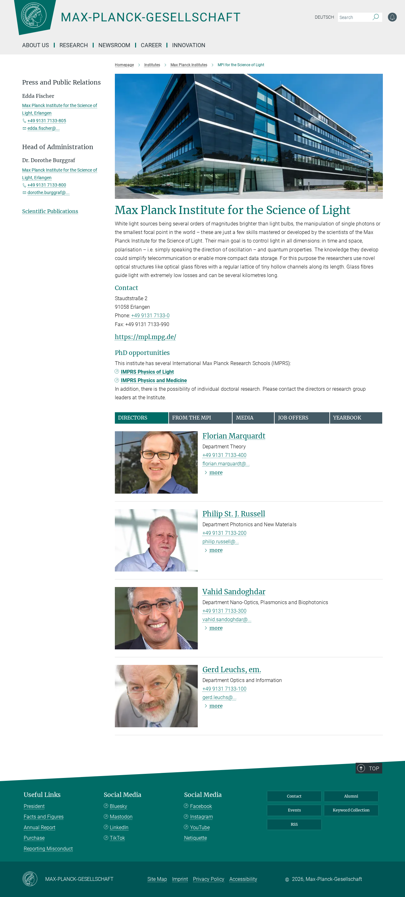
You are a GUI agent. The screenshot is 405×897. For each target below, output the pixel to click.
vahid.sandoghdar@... (227, 619)
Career (151, 45)
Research (73, 45)
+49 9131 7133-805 (47, 120)
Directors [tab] (132, 417)
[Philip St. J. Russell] (156, 540)
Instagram (201, 817)
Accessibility (243, 879)
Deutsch (324, 17)
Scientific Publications (50, 211)
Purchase (34, 838)
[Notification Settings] (392, 17)
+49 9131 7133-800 (47, 184)
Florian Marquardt (233, 436)
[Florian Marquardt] (156, 462)
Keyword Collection (351, 810)
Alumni (351, 796)
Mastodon (121, 817)
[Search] (375, 17)
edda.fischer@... (44, 128)
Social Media (122, 795)
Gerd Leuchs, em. (231, 669)
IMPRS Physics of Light (147, 372)
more (216, 472)
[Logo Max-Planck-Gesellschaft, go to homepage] (127, 22)
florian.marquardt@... (226, 464)
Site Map (157, 879)
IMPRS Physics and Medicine (154, 380)
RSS (294, 824)
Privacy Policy (208, 879)
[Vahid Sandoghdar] (156, 618)
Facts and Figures (44, 817)
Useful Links (42, 795)
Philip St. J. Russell (233, 513)
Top (374, 768)
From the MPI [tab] (191, 417)
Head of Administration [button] (57, 147)
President (34, 806)
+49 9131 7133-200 (224, 533)
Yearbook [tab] (347, 417)
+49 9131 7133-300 (224, 611)
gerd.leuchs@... (219, 697)
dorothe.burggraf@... (49, 192)
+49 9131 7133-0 (150, 316)
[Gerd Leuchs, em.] (156, 696)
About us (35, 45)
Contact (294, 796)
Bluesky (118, 806)
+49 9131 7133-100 (224, 689)
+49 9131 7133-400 (224, 455)
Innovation (188, 45)
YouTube (200, 827)
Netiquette (195, 838)
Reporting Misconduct (48, 849)
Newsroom (114, 45)
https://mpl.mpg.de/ (145, 337)
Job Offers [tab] (293, 417)
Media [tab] (244, 417)
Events (294, 810)
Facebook (201, 806)
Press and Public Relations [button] (61, 82)
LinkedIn (119, 827)
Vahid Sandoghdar (233, 591)
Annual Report (39, 827)
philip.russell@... (220, 542)
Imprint (180, 879)
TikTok (117, 838)
